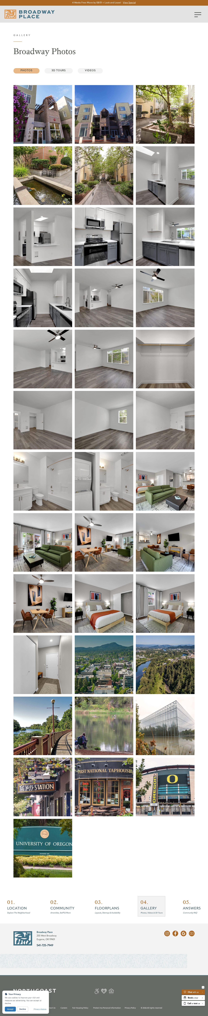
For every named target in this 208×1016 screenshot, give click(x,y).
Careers (64, 1008)
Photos (26, 70)
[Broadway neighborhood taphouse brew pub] (104, 787)
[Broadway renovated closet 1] (165, 359)
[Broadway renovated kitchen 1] (104, 236)
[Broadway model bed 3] (104, 603)
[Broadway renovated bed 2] (42, 420)
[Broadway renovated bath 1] (104, 481)
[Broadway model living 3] (165, 542)
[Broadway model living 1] (104, 542)
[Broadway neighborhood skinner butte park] (165, 664)
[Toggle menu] (197, 14)
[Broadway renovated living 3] (42, 359)
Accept (10, 1009)
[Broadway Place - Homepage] (30, 14)
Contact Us (50, 1008)
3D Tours (59, 70)
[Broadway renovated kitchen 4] (165, 236)
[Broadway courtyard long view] (104, 175)
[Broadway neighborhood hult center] (165, 726)
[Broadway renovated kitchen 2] (165, 175)
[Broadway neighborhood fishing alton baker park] (104, 726)
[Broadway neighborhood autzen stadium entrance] (165, 787)
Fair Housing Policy (80, 1008)
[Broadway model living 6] (165, 481)
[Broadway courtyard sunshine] (165, 114)
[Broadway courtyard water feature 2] (42, 175)
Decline (22, 1009)
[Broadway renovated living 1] (104, 359)
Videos (90, 70)
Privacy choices (40, 1009)
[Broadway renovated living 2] (104, 298)
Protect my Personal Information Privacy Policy (114, 1008)
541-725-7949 (45, 945)
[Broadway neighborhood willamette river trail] (42, 726)
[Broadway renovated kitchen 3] (42, 298)
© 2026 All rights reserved (151, 1008)
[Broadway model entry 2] (42, 664)
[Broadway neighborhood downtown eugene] (104, 664)
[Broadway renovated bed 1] (104, 420)
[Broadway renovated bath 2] (42, 481)
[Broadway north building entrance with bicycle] (104, 114)
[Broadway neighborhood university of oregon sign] (42, 848)
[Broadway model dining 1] (42, 603)
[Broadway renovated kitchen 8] (42, 236)
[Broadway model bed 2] (165, 603)
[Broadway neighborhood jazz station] (42, 787)
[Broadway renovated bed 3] (165, 420)
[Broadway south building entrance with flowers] (42, 114)
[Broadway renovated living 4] (165, 298)
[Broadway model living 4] (42, 542)
